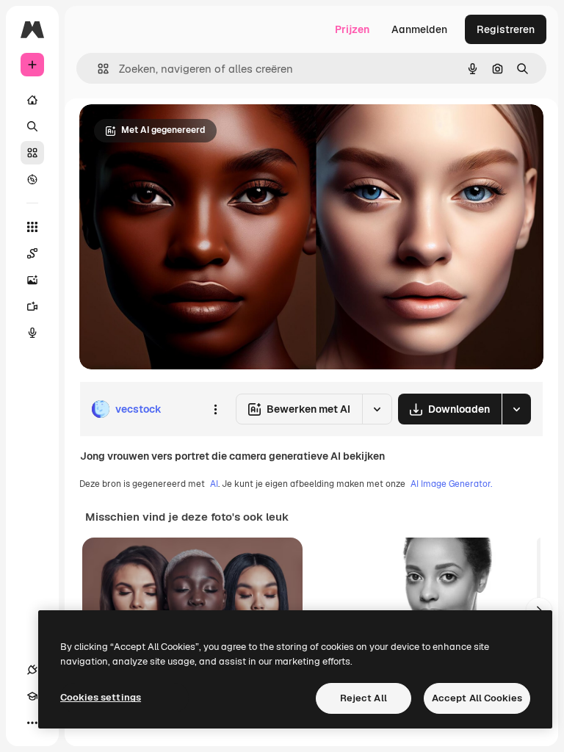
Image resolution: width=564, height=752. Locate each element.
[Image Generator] (32, 280)
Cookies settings (100, 697)
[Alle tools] (32, 227)
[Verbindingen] (32, 670)
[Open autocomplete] (97, 68)
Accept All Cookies (477, 698)
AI (214, 484)
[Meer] (32, 722)
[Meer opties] (215, 409)
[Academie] (32, 696)
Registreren (506, 29)
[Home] (32, 100)
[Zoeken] (32, 126)
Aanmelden (419, 29)
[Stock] (32, 152)
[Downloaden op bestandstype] (516, 409)
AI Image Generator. (451, 484)
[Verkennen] (32, 179)
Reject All (363, 698)
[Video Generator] (32, 306)
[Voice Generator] (32, 332)
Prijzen (352, 29)
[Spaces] (32, 253)
